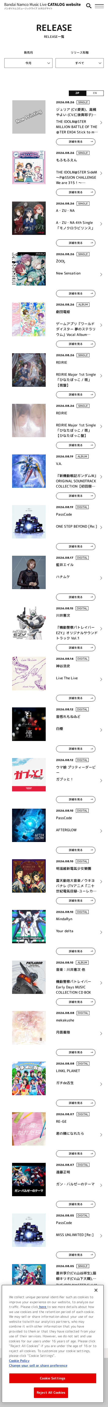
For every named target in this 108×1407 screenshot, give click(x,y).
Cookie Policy (19, 1360)
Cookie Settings (52, 1378)
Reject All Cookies (51, 1392)
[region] (53, 1344)
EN (95, 93)
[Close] (95, 1290)
